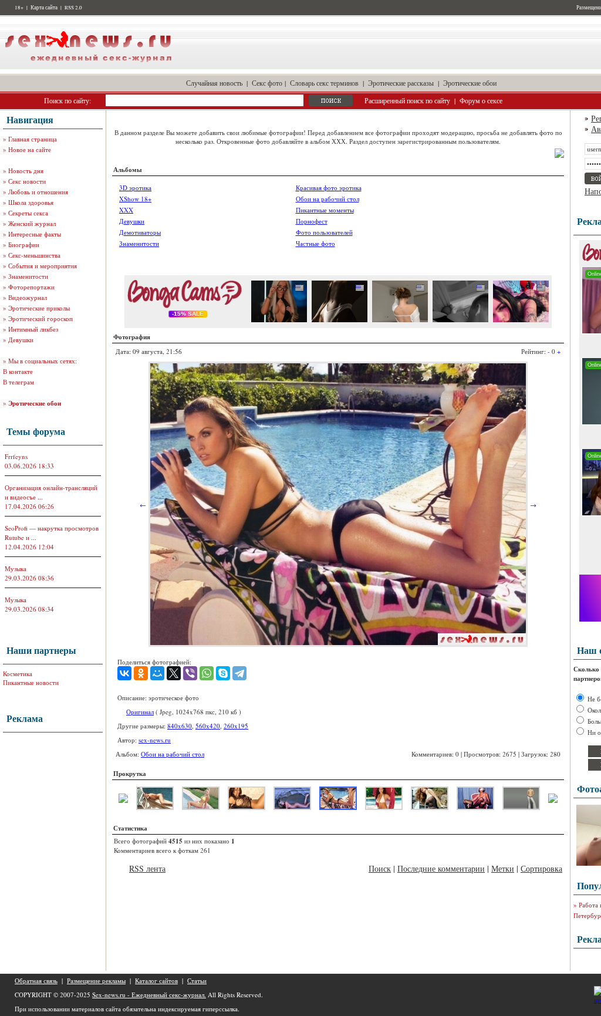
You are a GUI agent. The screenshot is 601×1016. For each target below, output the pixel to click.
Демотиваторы (140, 232)
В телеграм (18, 381)
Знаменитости (28, 276)
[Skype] (223, 673)
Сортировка (541, 868)
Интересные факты (34, 233)
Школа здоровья (30, 202)
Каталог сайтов (156, 980)
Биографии (23, 244)
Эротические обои (470, 82)
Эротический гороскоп (40, 318)
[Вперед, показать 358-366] (553, 800)
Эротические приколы (39, 307)
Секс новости (27, 181)
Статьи (197, 980)
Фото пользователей (324, 232)
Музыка (15, 568)
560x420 (207, 725)
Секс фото (267, 82)
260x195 (236, 725)
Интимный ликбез (33, 329)
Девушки (20, 339)
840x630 (179, 725)
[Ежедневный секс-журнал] (88, 66)
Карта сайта (44, 7)
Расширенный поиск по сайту (407, 100)
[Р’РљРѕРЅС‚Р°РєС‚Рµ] (124, 673)
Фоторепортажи (31, 286)
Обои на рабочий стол (327, 198)
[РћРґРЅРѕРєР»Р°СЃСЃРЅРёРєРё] (141, 673)
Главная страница (32, 138)
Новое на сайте (29, 149)
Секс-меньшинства (34, 255)
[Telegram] (239, 673)
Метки (502, 868)
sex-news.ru (155, 739)
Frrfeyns (16, 456)
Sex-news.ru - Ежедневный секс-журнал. (149, 994)
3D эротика (135, 187)
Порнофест (311, 221)
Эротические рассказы (401, 82)
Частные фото (315, 243)
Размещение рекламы (96, 980)
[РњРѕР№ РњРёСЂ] (157, 673)
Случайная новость (214, 82)
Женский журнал (32, 223)
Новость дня (25, 170)
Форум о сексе (481, 100)
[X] (174, 673)
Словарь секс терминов (324, 82)
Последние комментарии (441, 868)
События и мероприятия (42, 265)
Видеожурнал (27, 297)
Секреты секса (28, 212)
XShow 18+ (135, 198)
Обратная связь (36, 980)
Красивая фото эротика (329, 187)
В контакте (18, 371)
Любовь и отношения (38, 191)
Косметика (17, 673)
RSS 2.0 (73, 7)
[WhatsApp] (207, 673)
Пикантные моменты (325, 209)
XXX (126, 209)
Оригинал (140, 711)
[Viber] (190, 673)
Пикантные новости (31, 682)
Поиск (380, 868)
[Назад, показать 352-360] (123, 800)
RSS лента (147, 868)
